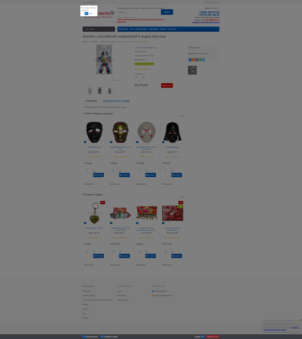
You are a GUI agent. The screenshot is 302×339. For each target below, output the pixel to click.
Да (86, 13)
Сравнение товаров (110, 336)
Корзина (198, 336)
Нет (91, 13)
